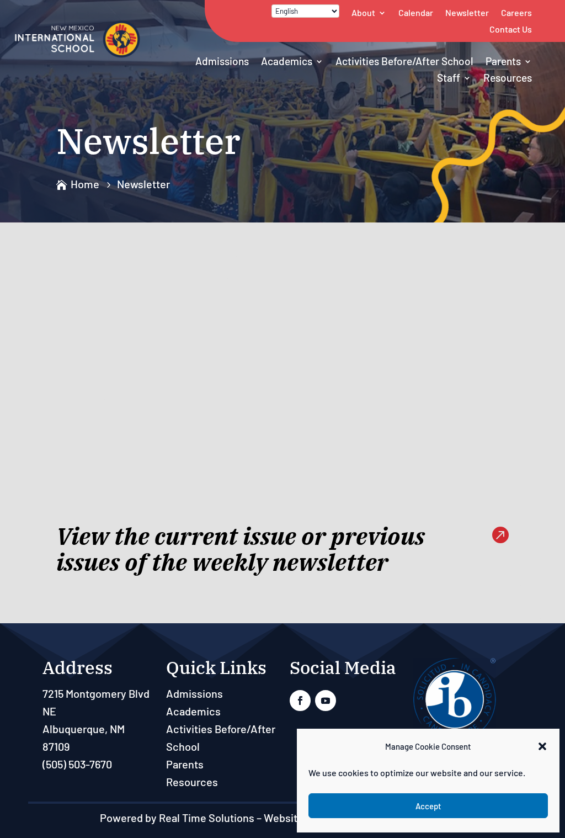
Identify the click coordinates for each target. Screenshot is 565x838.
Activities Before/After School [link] (404, 61)
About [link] (363, 12)
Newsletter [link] (467, 12)
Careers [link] (516, 12)
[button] (542, 746)
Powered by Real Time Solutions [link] (177, 817)
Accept (428, 806)
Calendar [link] (415, 12)
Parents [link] (503, 61)
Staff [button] (448, 77)
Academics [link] (286, 61)
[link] (77, 54)
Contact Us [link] (510, 29)
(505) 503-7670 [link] (77, 764)
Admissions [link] (222, 61)
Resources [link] (507, 77)
